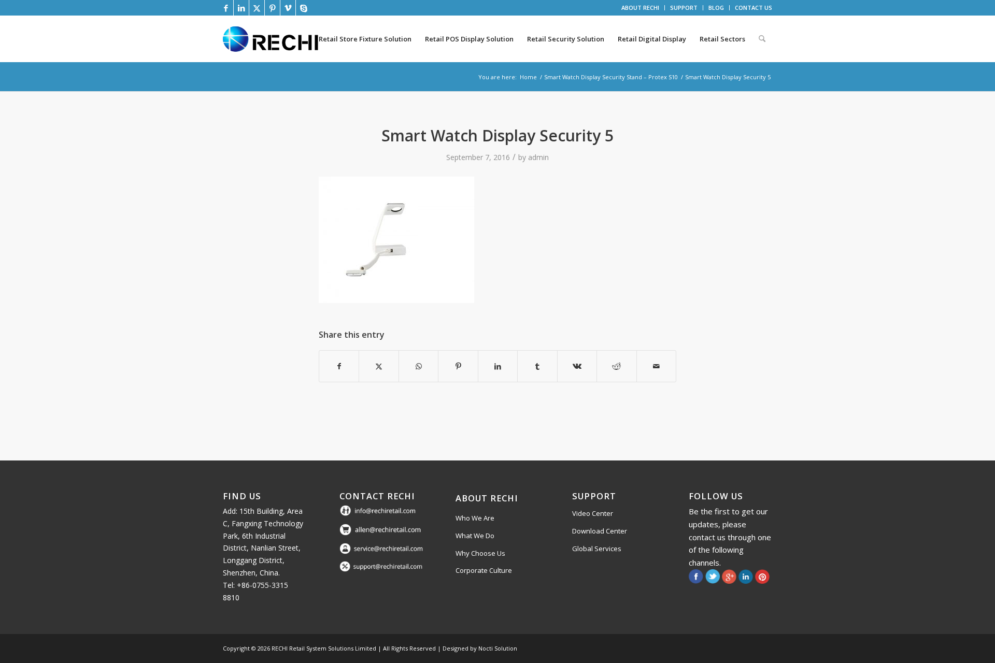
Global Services (596, 548)
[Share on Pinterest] (457, 366)
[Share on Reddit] (616, 366)
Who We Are (475, 518)
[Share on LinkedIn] (497, 366)
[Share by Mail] (656, 366)
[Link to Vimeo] (287, 8)
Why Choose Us (480, 553)
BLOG (716, 7)
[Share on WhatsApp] (418, 366)
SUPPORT (684, 7)
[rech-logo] (272, 39)
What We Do (475, 535)
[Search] (762, 39)
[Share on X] (378, 366)
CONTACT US (753, 7)
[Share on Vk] (577, 366)
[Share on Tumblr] (537, 366)
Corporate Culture (484, 570)
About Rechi (487, 498)
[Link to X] (256, 8)
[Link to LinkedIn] (241, 8)
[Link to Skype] (303, 8)
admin (538, 157)
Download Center (599, 531)
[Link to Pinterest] (272, 8)
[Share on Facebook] (339, 366)
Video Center (592, 513)
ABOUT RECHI (640, 7)
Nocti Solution (497, 648)
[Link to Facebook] (225, 8)
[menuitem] (640, 7)
